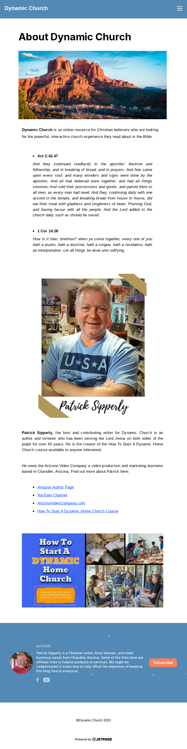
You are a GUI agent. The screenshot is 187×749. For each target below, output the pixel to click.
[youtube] (46, 679)
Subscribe (163, 662)
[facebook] (37, 679)
